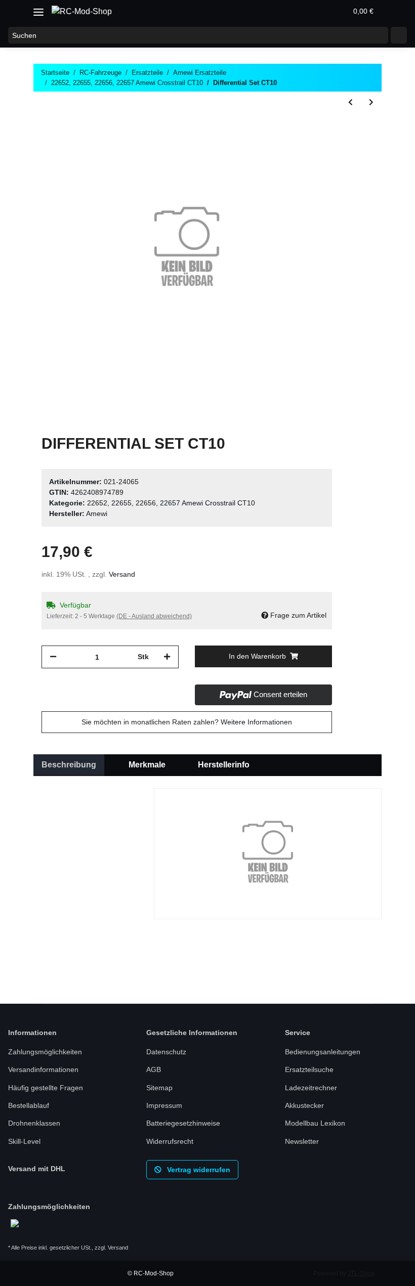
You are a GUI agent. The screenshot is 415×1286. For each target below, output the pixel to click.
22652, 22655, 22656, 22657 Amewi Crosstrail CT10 (171, 503)
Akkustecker (304, 1105)
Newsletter (302, 1141)
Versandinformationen (43, 1069)
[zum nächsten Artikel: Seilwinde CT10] (371, 102)
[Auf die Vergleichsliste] (284, 127)
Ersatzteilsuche (309, 1069)
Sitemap (159, 1088)
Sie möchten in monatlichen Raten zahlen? (186, 722)
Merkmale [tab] (147, 764)
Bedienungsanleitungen (322, 1052)
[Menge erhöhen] (167, 657)
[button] (290, 11)
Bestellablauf (28, 1105)
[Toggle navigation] (38, 8)
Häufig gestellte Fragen (45, 1088)
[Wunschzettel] (315, 11)
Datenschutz (166, 1052)
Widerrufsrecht (169, 1141)
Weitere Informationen (256, 722)
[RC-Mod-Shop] (82, 11)
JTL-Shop (361, 1273)
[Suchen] (399, 35)
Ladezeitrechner (311, 1088)
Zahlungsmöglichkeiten (45, 1052)
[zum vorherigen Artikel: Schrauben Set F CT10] (350, 102)
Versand (122, 574)
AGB (153, 1069)
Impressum (164, 1105)
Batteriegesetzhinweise (183, 1123)
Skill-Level (24, 1141)
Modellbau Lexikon (315, 1123)
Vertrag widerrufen (197, 1170)
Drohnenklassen (34, 1123)
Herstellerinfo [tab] (224, 764)
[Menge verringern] (53, 657)
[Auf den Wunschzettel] (311, 127)
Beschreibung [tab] (69, 764)
